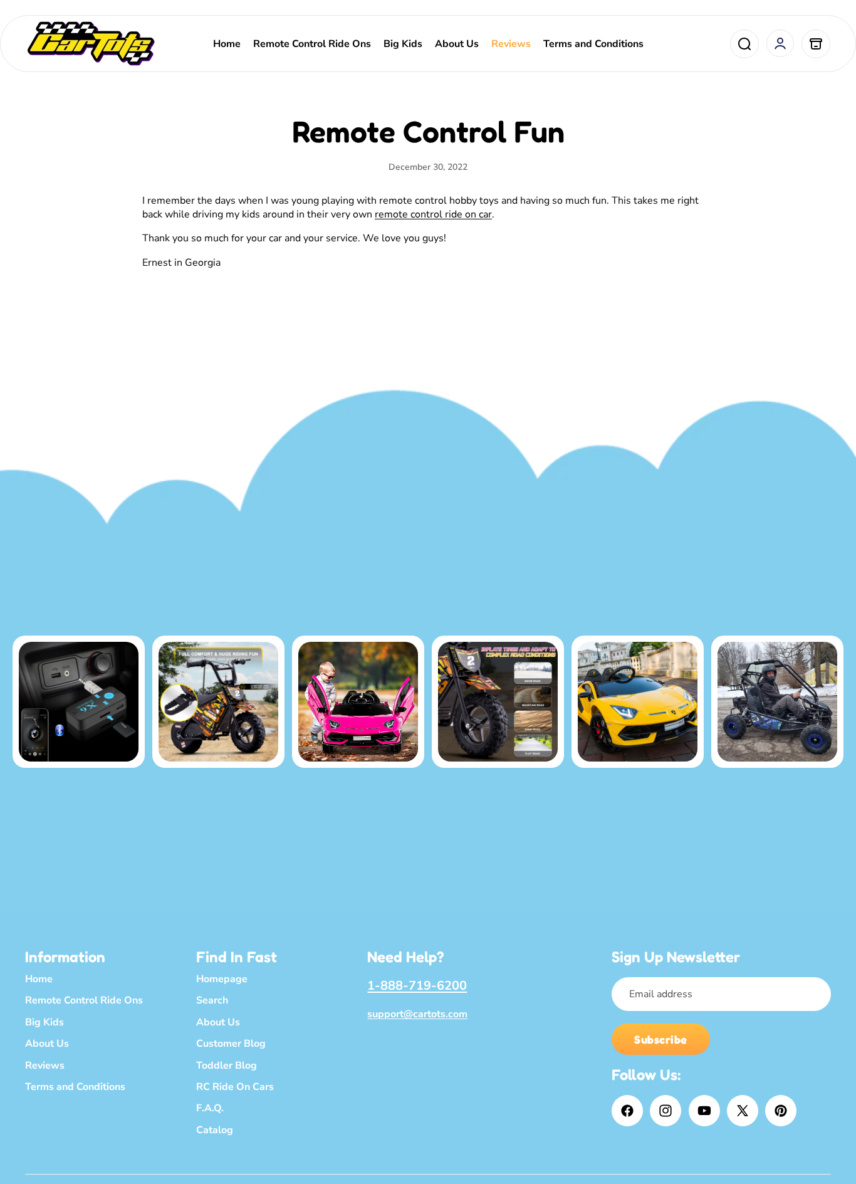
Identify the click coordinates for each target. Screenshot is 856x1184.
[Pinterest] (780, 1110)
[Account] (780, 43)
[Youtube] (704, 1110)
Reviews (45, 1065)
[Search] (744, 43)
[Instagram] (665, 1110)
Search (212, 1000)
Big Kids (44, 1022)
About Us (47, 1043)
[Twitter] (742, 1110)
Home (39, 979)
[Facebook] (627, 1110)
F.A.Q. (210, 1108)
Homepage (222, 979)
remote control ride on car (433, 214)
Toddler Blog (226, 1065)
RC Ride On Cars (235, 1087)
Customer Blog (231, 1043)
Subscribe (660, 1039)
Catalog (214, 1129)
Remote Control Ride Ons (84, 1000)
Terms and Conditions (75, 1087)
